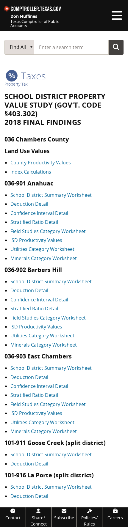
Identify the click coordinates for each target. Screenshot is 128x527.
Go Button (116, 47)
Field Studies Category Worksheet (48, 231)
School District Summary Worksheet (51, 195)
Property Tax (16, 84)
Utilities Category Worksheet (42, 249)
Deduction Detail (29, 204)
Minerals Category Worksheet (43, 258)
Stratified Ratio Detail (34, 222)
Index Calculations (30, 172)
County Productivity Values (40, 162)
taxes (32, 75)
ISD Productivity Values (36, 240)
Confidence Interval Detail (39, 213)
